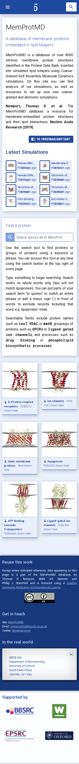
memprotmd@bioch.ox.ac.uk (28, 626)
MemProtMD (16, 622)
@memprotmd (21, 630)
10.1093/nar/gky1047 (50, 139)
